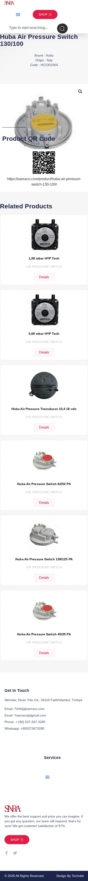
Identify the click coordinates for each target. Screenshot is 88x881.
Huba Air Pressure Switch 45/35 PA (44, 634)
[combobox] (30, 28)
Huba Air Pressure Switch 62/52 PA (44, 484)
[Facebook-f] (7, 853)
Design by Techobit (70, 876)
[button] (18, 14)
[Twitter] (15, 853)
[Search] (62, 28)
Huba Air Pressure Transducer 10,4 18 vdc (44, 409)
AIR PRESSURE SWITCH (44, 266)
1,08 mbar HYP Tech (44, 258)
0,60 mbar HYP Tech (44, 333)
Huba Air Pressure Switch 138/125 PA (44, 559)
